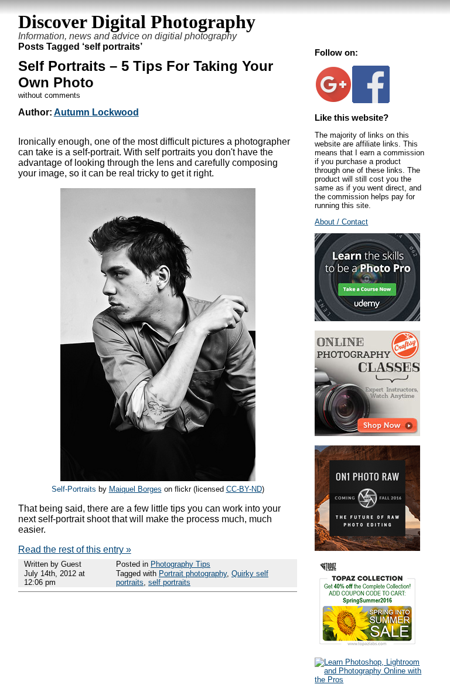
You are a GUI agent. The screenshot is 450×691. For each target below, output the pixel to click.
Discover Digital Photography (136, 21)
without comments (49, 95)
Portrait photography (193, 573)
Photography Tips (180, 564)
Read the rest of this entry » (74, 549)
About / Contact (341, 221)
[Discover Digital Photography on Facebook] (371, 100)
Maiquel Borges (135, 489)
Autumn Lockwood (96, 112)
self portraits (169, 582)
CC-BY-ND (244, 489)
